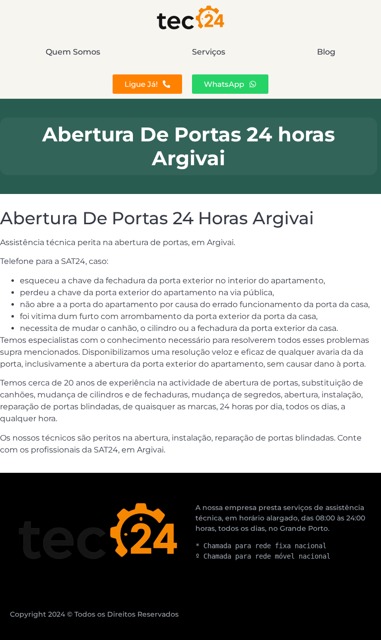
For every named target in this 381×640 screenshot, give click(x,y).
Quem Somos (73, 52)
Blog (326, 52)
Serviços (208, 52)
